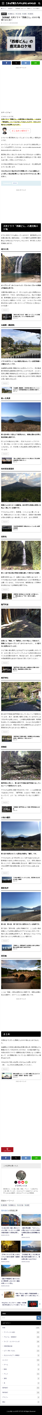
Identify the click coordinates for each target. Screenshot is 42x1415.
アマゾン (20, 1397)
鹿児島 (31, 13)
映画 (21, 1369)
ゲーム (21, 1364)
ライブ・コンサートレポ (21, 1341)
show (14, 183)
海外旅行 (20, 1392)
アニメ (21, 1374)
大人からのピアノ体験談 (21, 1355)
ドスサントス (21, 1186)
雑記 (20, 1402)
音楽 (20, 1327)
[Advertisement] (21, 89)
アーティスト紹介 (21, 1332)
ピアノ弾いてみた (21, 1350)
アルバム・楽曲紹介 (21, 1337)
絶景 (25, 13)
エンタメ (20, 1360)
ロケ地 (19, 13)
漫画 (21, 1378)
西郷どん (12, 13)
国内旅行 (4, 13)
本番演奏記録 (21, 1346)
